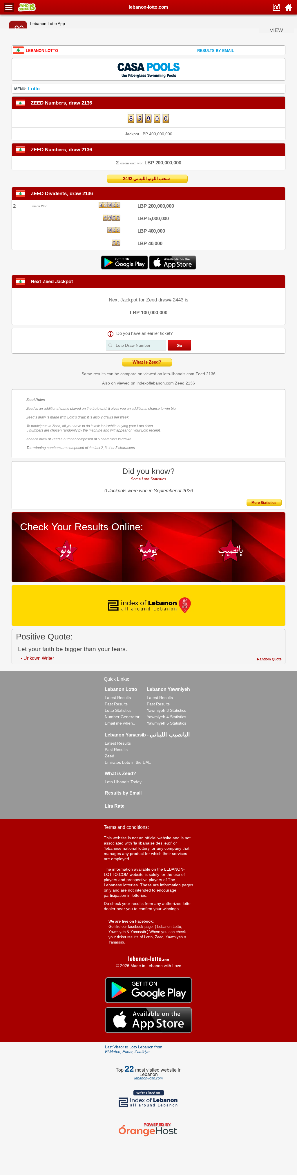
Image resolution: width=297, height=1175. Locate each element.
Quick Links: (116, 679)
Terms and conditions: (126, 827)
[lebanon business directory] (148, 605)
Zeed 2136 (205, 373)
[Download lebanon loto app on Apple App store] (172, 268)
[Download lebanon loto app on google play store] (125, 268)
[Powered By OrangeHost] (148, 1136)
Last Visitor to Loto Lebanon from (133, 1049)
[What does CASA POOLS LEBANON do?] (148, 69)
